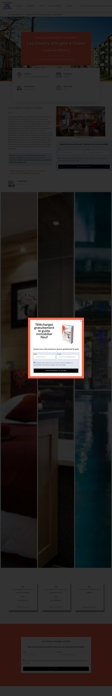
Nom (35, 354)
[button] (81, 320)
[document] (56, 348)
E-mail (59, 354)
